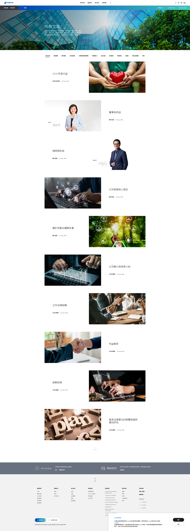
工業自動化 (125, 498)
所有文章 (48, 55)
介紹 (38, 491)
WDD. (65, 524)
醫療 (123, 491)
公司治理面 (72, 55)
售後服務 (73, 500)
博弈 (123, 500)
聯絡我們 (141, 494)
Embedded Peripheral (110, 500)
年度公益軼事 (135, 55)
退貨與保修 (91, 491)
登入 (56, 469)
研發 (72, 491)
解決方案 (82, 2)
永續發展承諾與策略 (83, 55)
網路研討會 (62, 469)
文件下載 (90, 498)
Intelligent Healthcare (110, 504)
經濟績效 (111, 55)
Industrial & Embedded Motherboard (111, 492)
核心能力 (97, 2)
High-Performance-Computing (110, 509)
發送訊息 (122, 469)
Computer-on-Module (110, 495)
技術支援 (104, 2)
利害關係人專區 (182, 7)
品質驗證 (73, 496)
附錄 (143, 55)
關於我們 (39, 488)
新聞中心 (56, 488)
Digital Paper (108, 506)
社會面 (126, 55)
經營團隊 (39, 498)
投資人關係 (142, 491)
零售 (123, 493)
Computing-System (110, 497)
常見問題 (90, 496)
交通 (123, 496)
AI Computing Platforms (111, 513)
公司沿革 (39, 496)
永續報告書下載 (171, 7)
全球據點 (39, 500)
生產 (72, 493)
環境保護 (119, 55)
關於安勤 (64, 55)
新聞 (55, 491)
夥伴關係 (39, 503)
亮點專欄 (56, 55)
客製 (72, 498)
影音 (55, 493)
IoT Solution (108, 515)
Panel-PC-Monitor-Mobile (111, 502)
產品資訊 (90, 2)
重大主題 (103, 55)
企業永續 (141, 488)
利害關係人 (95, 55)
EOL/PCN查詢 (91, 493)
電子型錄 (56, 496)
